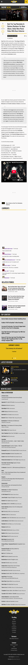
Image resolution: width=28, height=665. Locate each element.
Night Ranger (4, 536)
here (5, 137)
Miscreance (4, 530)
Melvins (8, 204)
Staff (14, 646)
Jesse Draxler (4, 497)
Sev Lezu (3, 570)
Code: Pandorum (5, 433)
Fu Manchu (4, 467)
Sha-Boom (4, 573)
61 (13, 382)
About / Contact (14, 644)
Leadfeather (4, 517)
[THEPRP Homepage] (14, 1)
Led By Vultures (5, 520)
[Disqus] (14, 229)
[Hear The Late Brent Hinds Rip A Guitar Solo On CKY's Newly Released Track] (4, 298)
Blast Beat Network (14, 638)
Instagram (14, 626)
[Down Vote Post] (2, 31)
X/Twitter (14, 630)
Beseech (3, 417)
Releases (14, 623)
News (14, 619)
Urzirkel (3, 601)
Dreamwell (4, 450)
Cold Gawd (4, 436)
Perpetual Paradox (5, 548)
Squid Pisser (4, 576)
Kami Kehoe (4, 503)
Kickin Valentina (5, 506)
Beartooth (4, 414)
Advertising (14, 648)
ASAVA (3, 411)
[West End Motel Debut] (4, 288)
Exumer (3, 456)
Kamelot (3, 500)
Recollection (4, 559)
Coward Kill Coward (6, 445)
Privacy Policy (14, 650)
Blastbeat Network (16, 659)
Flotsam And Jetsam (6, 459)
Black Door (4, 425)
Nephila (3, 533)
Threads (14, 632)
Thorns (3, 587)
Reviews (14, 621)
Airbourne (4, 405)
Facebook (14, 628)
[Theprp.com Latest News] (14, 612)
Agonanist (4, 402)
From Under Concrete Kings (7, 462)
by (10, 38)
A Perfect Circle (5, 395)
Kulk (2, 511)
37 (13, 373)
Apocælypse (4, 408)
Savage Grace (4, 565)
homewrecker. (5, 483)
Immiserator (4, 489)
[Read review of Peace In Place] (6, 381)
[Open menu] (1, 1)
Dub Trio (15, 203)
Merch (14, 625)
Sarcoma (3, 562)
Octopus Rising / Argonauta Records (9, 544)
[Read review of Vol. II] (6, 370)
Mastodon (4, 523)
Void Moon (4, 604)
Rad (2, 553)
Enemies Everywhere (6, 453)
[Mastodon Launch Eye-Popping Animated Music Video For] (4, 307)
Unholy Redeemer (5, 596)
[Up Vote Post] (2, 26)
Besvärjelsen (4, 420)
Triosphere (4, 590)
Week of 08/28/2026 (7, 392)
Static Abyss (4, 584)
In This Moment (5, 494)
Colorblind (4, 439)
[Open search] (26, 1)
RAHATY (3, 556)
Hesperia (3, 477)
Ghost (3, 470)
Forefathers (17, 656)
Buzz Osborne (9, 203)
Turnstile (3, 593)
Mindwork (4, 527)
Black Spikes (4, 430)
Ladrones (3, 514)
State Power (4, 581)
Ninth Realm (4, 539)
